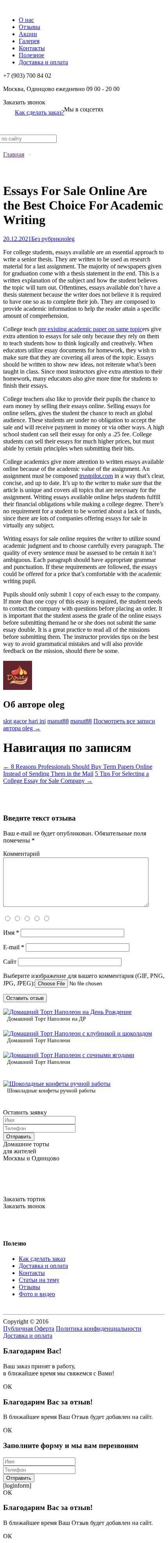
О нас (26, 19)
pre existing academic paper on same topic (90, 329)
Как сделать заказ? (39, 112)
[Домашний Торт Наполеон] (77, 1033)
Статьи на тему (39, 1280)
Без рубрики (47, 238)
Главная (13, 154)
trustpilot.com (96, 475)
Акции (28, 34)
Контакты (32, 48)
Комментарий (21, 853)
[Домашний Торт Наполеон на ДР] (67, 1012)
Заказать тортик (24, 1199)
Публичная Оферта (28, 1328)
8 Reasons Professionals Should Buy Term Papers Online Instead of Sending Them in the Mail (77, 770)
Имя (11, 932)
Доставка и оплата (43, 62)
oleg (69, 238)
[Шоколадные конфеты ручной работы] (57, 1083)
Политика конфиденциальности (98, 1328)
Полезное (31, 55)
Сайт (9, 961)
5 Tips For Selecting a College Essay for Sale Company (76, 777)
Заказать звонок (24, 102)
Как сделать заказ (42, 1258)
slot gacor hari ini (24, 721)
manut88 (58, 721)
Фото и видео (37, 1294)
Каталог (14, 6)
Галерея (29, 41)
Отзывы (29, 27)
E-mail (13, 947)
